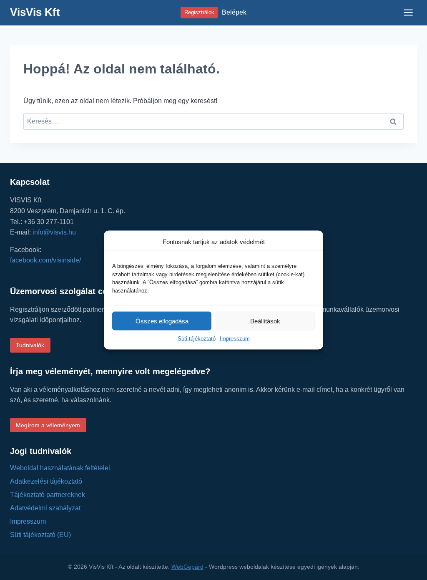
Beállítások (265, 320)
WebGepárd (187, 567)
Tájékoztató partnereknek (47, 494)
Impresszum (235, 338)
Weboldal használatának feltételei (60, 468)
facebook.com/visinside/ (45, 260)
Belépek (234, 12)
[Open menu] (408, 12)
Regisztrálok (199, 12)
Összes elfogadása (162, 320)
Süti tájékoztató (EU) (40, 534)
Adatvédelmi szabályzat (45, 508)
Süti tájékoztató (197, 338)
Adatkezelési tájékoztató (46, 481)
